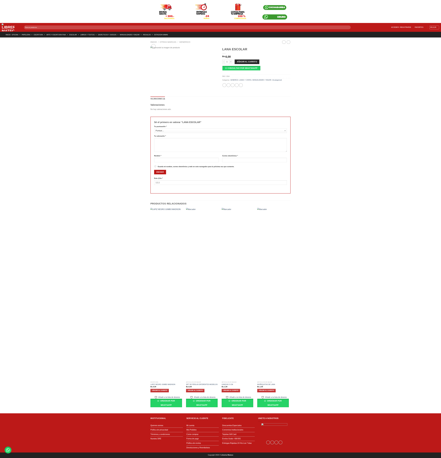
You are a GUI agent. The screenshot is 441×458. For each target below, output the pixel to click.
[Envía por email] (233, 85)
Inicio (153, 42)
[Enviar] (348, 27)
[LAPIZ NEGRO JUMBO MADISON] (167, 294)
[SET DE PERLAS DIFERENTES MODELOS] (202, 294)
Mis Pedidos (191, 430)
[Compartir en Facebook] (224, 85)
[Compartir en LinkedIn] (241, 85)
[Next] (290, 310)
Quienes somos (156, 425)
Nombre (157, 156)
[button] (242, 69)
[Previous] (150, 310)
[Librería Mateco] (11, 27)
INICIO (8, 35)
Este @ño (158, 178)
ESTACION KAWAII (161, 35)
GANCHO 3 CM (227, 384)
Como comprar (192, 434)
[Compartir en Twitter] (228, 85)
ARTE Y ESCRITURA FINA (56, 35)
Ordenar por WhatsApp (167, 403)
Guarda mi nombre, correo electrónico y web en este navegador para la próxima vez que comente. (196, 166)
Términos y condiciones (160, 434)
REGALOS (147, 35)
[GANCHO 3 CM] (238, 294)
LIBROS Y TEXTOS (87, 35)
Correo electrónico (230, 156)
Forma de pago (192, 439)
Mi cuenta (190, 425)
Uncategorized (277, 80)
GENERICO (184, 42)
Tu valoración (160, 136)
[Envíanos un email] (280, 442)
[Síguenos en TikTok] (276, 442)
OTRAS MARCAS (168, 42)
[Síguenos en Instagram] (272, 442)
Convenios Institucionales (232, 430)
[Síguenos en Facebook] (268, 442)
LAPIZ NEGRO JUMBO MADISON (162, 384)
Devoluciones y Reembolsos (198, 448)
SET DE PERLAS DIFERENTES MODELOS (202, 384)
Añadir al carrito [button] (159, 390)
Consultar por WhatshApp (242, 68)
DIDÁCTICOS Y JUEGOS (107, 35)
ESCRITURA (38, 35)
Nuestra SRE (155, 439)
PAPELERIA (26, 35)
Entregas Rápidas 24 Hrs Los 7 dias (237, 443)
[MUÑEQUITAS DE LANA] (274, 294)
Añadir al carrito (247, 62)
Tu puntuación (160, 126)
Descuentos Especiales (232, 425)
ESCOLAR (73, 35)
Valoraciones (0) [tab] (157, 99)
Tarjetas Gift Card (229, 434)
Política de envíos (193, 443)
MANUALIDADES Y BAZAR (130, 35)
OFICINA (15, 35)
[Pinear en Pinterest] (237, 85)
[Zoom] (153, 46)
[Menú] (3, 34)
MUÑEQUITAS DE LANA (266, 384)
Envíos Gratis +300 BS (231, 439)
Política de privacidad (159, 430)
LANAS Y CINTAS (245, 80)
